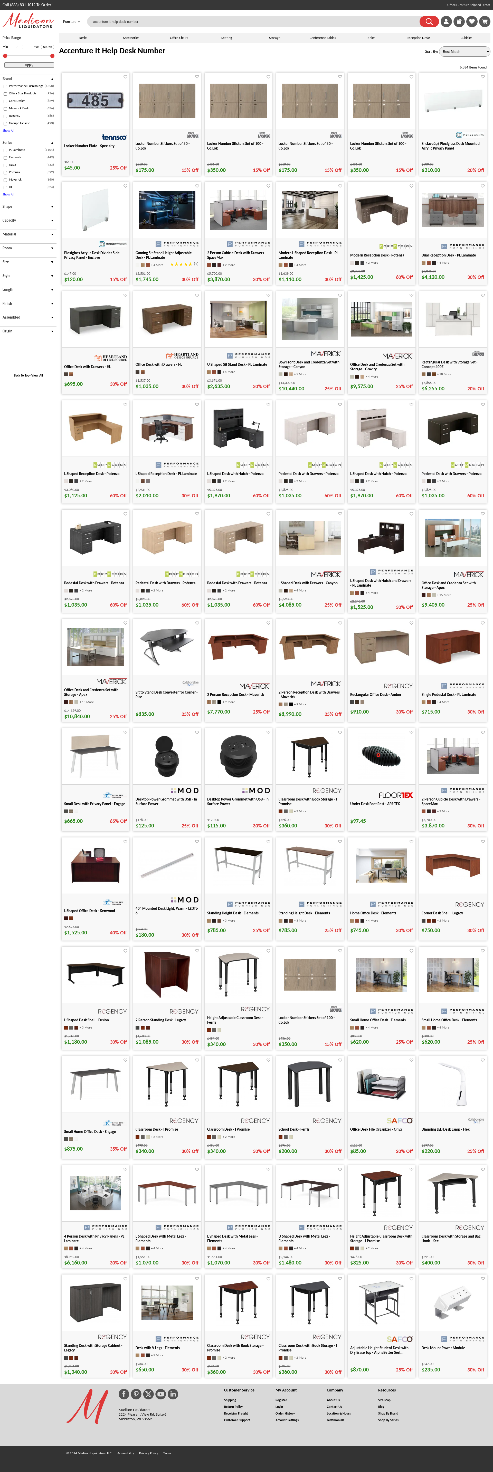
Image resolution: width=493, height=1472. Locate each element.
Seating (226, 38)
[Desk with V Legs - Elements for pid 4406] (167, 1319)
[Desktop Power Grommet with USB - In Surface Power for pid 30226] (238, 778)
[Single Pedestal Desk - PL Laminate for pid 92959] (453, 664)
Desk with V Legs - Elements (158, 1348)
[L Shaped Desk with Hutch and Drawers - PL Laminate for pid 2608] (381, 558)
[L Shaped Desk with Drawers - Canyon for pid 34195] (310, 554)
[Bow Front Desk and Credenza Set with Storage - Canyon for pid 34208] (310, 339)
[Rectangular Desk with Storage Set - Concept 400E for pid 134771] (453, 336)
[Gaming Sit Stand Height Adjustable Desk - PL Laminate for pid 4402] (167, 228)
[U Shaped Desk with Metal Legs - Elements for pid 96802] (309, 1206)
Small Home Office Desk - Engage (90, 1132)
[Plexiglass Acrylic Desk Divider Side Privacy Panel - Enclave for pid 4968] (95, 232)
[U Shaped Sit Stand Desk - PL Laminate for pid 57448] (238, 337)
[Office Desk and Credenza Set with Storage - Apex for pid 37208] (453, 556)
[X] (148, 1394)
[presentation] (28, 80)
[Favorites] (472, 26)
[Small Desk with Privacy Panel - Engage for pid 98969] (95, 777)
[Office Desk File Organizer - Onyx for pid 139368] (381, 1100)
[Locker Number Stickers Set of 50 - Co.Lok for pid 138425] (167, 117)
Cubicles (466, 38)
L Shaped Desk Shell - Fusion (86, 1020)
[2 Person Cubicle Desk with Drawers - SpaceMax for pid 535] (238, 229)
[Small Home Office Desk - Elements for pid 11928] (381, 991)
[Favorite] (125, 76)
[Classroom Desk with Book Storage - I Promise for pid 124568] (238, 1325)
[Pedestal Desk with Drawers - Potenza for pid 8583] (95, 556)
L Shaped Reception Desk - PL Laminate (166, 474)
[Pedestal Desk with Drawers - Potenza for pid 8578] (453, 447)
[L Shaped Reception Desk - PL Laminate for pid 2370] (167, 444)
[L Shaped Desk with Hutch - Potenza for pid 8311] (381, 451)
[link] (484, 21)
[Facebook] (124, 1394)
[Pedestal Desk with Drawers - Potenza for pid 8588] (167, 557)
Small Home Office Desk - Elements (378, 1020)
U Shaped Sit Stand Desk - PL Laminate (237, 365)
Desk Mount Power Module (443, 1348)
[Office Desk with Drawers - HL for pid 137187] (95, 335)
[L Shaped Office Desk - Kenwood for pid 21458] (95, 884)
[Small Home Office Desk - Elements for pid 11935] (453, 991)
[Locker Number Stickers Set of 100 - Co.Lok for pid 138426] (238, 117)
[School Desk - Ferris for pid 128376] (310, 1106)
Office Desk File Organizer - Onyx (376, 1130)
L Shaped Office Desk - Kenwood (89, 911)
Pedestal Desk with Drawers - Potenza (308, 474)
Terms (167, 1453)
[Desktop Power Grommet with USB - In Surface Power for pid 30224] (167, 778)
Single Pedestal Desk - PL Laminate (449, 695)
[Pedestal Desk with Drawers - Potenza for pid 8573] (310, 447)
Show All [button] (8, 130)
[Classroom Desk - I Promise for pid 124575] (167, 1106)
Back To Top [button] (22, 375)
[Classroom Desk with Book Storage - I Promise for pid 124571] (310, 778)
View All (37, 375)
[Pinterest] (136, 1394)
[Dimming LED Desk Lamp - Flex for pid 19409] (453, 1106)
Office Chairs (179, 38)
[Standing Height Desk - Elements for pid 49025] (238, 885)
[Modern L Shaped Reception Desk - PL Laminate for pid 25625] (310, 228)
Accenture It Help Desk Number (112, 51)
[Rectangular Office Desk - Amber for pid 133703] (381, 664)
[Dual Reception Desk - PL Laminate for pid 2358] (453, 226)
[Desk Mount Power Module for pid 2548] (453, 1320)
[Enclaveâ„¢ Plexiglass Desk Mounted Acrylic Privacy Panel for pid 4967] (453, 112)
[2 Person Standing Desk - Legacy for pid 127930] (167, 997)
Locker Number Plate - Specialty (89, 146)
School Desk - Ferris (294, 1130)
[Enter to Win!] (459, 26)
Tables (370, 38)
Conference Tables (323, 38)
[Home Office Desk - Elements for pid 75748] (381, 882)
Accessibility (125, 1453)
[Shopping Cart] (484, 21)
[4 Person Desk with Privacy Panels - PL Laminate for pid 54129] (95, 1209)
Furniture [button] (71, 22)
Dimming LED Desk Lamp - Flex (446, 1130)
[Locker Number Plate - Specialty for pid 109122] (95, 110)
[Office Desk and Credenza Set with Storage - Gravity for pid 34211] (381, 335)
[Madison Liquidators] (28, 27)
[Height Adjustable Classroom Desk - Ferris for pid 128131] (238, 997)
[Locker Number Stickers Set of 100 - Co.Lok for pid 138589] (381, 117)
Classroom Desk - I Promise (157, 1130)
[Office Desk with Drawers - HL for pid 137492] (167, 336)
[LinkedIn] (173, 1394)
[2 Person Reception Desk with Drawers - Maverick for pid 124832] (310, 659)
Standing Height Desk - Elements (233, 913)
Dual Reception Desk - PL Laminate (449, 256)
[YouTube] (160, 1394)
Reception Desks (418, 38)
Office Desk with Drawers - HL (87, 367)
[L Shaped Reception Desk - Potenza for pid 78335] (95, 444)
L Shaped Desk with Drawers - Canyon (308, 583)
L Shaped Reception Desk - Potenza (91, 474)
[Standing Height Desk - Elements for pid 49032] (310, 885)
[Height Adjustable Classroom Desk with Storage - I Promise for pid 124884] (381, 1215)
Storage (274, 38)
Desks (83, 38)
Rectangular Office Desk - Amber (375, 695)
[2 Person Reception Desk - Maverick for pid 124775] (238, 659)
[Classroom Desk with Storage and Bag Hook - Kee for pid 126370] (453, 1213)
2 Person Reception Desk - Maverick (235, 695)
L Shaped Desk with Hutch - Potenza (235, 474)
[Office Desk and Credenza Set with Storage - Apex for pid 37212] (95, 665)
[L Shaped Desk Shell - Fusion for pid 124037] (95, 986)
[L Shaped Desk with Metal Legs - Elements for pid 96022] (167, 1205)
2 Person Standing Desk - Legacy (161, 1020)
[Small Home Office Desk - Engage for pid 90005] (95, 1099)
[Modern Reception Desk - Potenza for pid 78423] (381, 226)
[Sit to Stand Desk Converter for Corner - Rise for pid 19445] (167, 666)
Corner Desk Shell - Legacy (442, 913)
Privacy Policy (148, 1453)
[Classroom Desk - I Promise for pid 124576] (238, 1106)
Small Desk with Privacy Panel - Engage (94, 804)
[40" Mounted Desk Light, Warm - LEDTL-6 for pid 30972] (167, 880)
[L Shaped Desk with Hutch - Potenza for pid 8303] (238, 451)
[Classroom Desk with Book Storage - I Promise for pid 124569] (310, 1325)
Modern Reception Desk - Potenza (377, 256)
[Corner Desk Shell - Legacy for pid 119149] (452, 878)
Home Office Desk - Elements (373, 913)
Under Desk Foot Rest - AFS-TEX (375, 804)
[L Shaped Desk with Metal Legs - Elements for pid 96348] (238, 1205)
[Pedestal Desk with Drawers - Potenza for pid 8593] (238, 557)
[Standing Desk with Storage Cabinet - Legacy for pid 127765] (95, 1322)
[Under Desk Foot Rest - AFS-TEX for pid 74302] (381, 778)
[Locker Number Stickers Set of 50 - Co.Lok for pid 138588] (310, 117)
